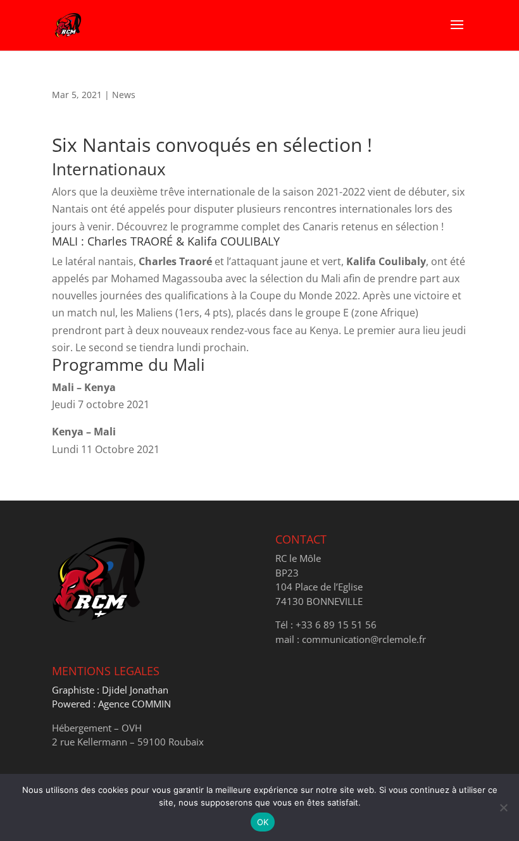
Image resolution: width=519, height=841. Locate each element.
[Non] (503, 807)
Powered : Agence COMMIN (111, 703)
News (123, 95)
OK (263, 822)
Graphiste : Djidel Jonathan (110, 689)
